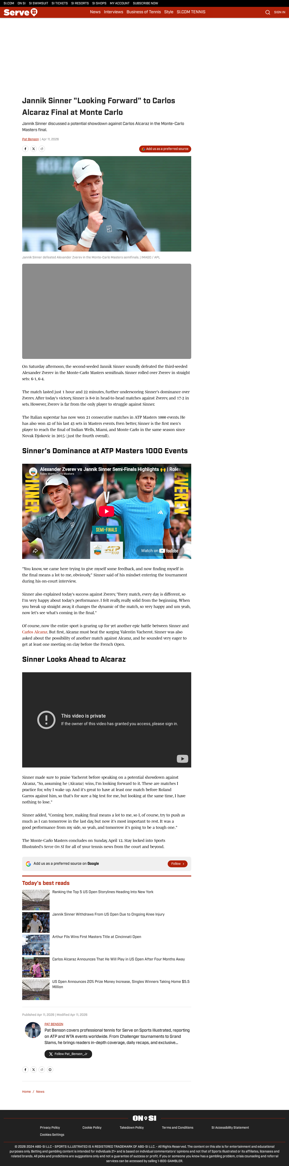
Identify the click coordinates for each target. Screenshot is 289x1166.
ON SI (22, 3)
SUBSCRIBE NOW (145, 3)
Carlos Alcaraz (34, 632)
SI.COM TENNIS (191, 12)
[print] (50, 1069)
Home (26, 1092)
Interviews (113, 12)
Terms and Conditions (177, 1128)
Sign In (279, 12)
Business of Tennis (144, 12)
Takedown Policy (132, 1128)
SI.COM (9, 3)
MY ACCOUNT (120, 3)
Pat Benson (30, 139)
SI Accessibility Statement (230, 1128)
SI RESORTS (80, 3)
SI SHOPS (99, 3)
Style (168, 12)
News (95, 12)
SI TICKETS (60, 3)
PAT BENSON (54, 1024)
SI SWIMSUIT (38, 3)
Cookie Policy (91, 1128)
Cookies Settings (52, 1135)
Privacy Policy (50, 1128)
